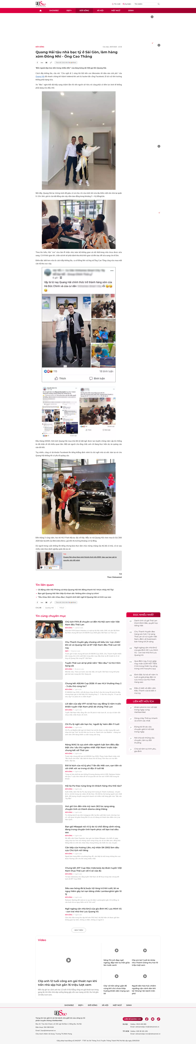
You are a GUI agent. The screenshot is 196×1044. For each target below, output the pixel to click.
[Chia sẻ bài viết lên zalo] (42, 62)
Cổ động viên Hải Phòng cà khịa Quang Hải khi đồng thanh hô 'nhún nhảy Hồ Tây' (76, 590)
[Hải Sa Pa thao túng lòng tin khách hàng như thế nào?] (49, 794)
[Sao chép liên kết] (51, 62)
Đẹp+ (69, 10)
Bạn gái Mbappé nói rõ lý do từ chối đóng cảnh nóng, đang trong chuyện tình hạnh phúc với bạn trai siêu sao (92, 829)
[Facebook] (147, 1019)
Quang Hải (40, 76)
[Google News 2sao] (66, 62)
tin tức (147, 707)
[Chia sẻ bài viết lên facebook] (37, 62)
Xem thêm (78, 930)
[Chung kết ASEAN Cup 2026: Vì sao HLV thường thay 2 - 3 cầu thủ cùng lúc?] (49, 691)
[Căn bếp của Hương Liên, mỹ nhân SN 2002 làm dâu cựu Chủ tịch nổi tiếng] (49, 855)
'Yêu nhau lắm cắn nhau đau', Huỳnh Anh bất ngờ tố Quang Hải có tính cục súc (74, 597)
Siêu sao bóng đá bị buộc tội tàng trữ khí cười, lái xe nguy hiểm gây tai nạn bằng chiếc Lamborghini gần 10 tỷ (93, 891)
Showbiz (54, 10)
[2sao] (40, 10)
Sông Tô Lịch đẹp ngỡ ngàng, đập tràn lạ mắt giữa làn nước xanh (117, 962)
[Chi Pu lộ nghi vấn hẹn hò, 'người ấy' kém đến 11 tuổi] (49, 732)
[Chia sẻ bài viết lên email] (46, 62)
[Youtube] (152, 1019)
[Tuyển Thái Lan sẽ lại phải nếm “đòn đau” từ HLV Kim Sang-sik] (49, 671)
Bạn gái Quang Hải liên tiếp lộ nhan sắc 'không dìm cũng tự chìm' (68, 593)
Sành (131, 10)
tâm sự (145, 740)
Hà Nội (125, 1024)
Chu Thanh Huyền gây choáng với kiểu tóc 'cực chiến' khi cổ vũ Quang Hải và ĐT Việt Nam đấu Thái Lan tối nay (92, 645)
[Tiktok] (158, 1019)
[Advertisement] (143, 78)
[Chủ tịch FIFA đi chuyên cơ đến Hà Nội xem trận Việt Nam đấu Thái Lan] (49, 629)
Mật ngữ (115, 10)
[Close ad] (152, 16)
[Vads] (152, 43)
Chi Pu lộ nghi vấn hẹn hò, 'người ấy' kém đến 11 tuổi (92, 724)
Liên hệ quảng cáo (132, 1019)
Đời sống (84, 10)
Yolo (64, 554)
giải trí (144, 729)
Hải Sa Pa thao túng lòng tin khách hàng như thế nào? (93, 786)
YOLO (61, 608)
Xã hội (100, 10)
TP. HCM (126, 1031)
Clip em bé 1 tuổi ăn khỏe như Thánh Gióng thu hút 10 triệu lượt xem (145, 962)
